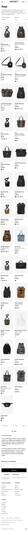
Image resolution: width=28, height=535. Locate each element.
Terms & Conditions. (20, 283)
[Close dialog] (24, 248)
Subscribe (14, 279)
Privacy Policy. (16, 284)
